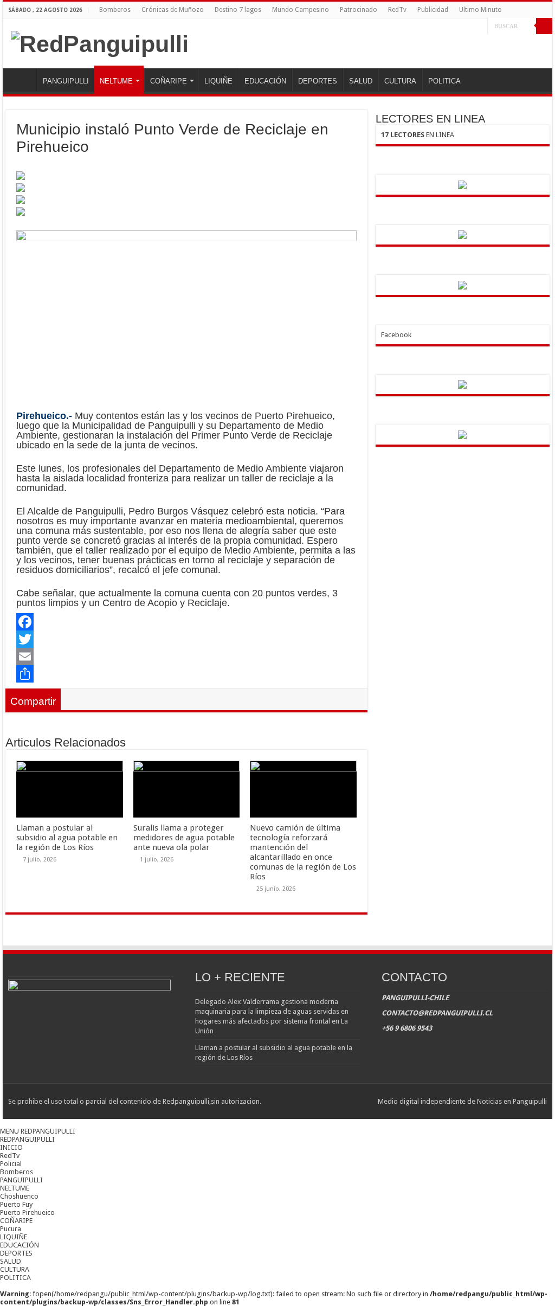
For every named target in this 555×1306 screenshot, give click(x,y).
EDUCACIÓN (265, 81)
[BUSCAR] (544, 26)
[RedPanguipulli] (100, 42)
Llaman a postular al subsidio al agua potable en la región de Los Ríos (67, 837)
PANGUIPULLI (66, 81)
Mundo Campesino (300, 10)
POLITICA (444, 81)
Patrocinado (358, 10)
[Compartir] (186, 674)
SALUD (360, 81)
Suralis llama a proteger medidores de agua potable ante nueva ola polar (184, 837)
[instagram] (479, 26)
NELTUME (116, 81)
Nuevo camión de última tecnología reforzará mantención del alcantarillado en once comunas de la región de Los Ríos (303, 852)
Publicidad (432, 10)
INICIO (22, 79)
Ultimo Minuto (480, 10)
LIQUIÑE (218, 81)
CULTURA (400, 81)
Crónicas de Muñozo (172, 10)
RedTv (397, 10)
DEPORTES (317, 81)
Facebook (396, 335)
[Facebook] (459, 26)
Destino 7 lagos (238, 10)
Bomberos (115, 10)
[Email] (186, 656)
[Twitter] (469, 26)
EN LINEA (417, 135)
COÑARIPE (168, 81)
